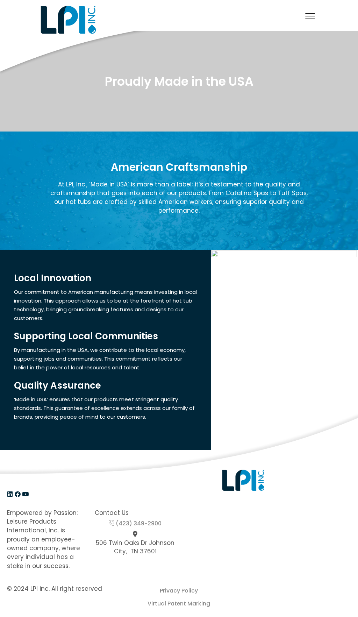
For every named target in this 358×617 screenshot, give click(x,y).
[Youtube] (25, 494)
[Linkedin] (10, 494)
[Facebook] (18, 494)
